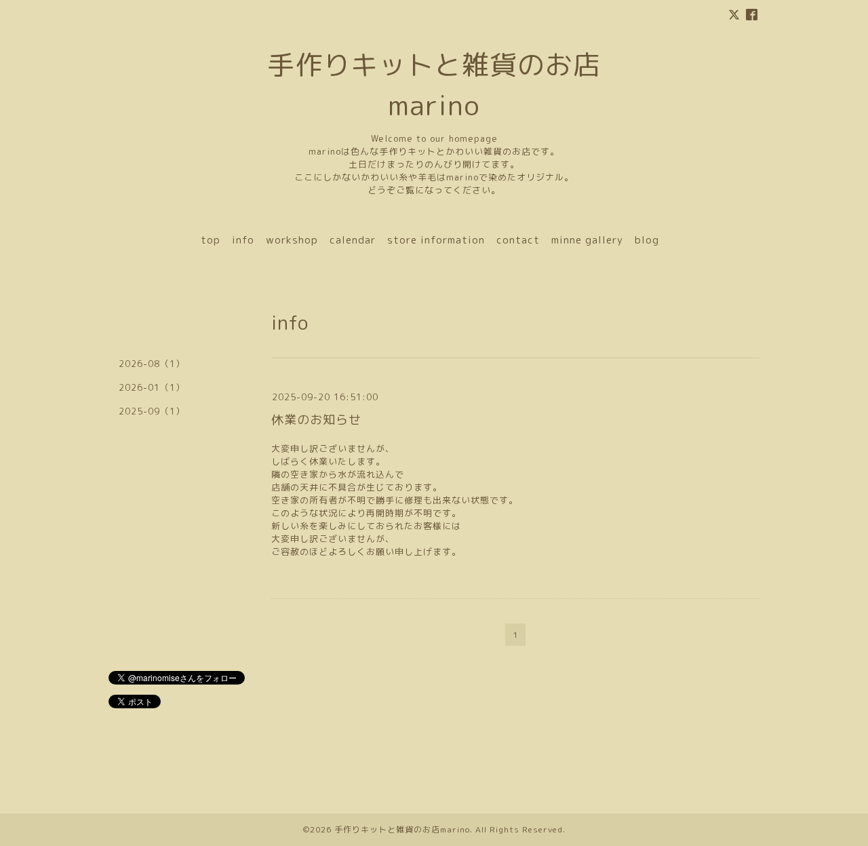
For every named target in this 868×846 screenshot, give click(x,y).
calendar (353, 240)
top (210, 240)
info (243, 240)
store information (436, 240)
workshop (292, 240)
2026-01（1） (152, 387)
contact (518, 240)
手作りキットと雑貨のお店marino (402, 829)
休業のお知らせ (316, 419)
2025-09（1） (152, 411)
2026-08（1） (152, 364)
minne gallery (587, 240)
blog (647, 240)
